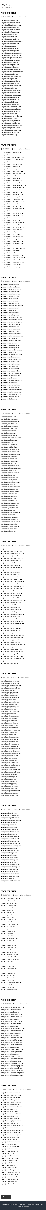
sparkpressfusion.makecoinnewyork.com (13, 173)
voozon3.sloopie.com (7, 910)
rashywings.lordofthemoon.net (10, 30)
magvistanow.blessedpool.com (10, 1118)
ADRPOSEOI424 (8, 674)
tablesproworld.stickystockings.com (12, 1021)
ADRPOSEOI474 (8, 891)
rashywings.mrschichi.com (9, 102)
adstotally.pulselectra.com (9, 721)
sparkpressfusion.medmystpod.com (12, 197)
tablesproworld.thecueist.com (10, 1054)
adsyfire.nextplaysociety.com (10, 526)
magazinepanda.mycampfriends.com (12, 635)
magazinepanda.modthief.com (10, 616)
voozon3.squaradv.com (8, 975)
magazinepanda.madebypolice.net (11, 567)
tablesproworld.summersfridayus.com (13, 1028)
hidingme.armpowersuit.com (10, 874)
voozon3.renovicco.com (8, 950)
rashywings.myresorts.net (9, 118)
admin (15, 17)
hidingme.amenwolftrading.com (11, 846)
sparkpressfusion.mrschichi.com (11, 234)
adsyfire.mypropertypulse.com (10, 512)
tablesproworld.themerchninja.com (12, 1070)
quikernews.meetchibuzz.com (10, 331)
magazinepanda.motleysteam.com (11, 628)
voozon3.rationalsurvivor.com (10, 901)
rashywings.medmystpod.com (10, 65)
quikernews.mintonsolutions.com (11, 350)
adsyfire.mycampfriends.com (10, 503)
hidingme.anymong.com (8, 862)
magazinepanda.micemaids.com (11, 602)
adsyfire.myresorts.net (8, 515)
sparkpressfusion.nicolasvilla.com (11, 264)
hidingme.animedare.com (9, 855)
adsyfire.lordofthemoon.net (9, 426)
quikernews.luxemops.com (9, 301)
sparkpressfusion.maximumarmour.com (13, 185)
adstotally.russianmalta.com (9, 756)
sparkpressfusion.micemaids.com (11, 206)
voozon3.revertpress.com (9, 989)
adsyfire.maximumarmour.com (10, 449)
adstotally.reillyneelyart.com (10, 744)
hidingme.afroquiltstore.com (10, 818)
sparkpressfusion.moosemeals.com (11, 229)
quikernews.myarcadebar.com (10, 368)
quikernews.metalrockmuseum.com (12, 336)
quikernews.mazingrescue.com (10, 324)
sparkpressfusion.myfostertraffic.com (12, 241)
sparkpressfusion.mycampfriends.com (13, 239)
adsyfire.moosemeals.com (9, 494)
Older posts (6, 1197)
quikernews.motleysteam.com (10, 364)
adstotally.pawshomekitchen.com (11, 686)
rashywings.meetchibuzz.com (10, 67)
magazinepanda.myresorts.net (10, 647)
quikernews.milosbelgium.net (10, 347)
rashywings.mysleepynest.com (10, 121)
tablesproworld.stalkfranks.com (11, 1010)
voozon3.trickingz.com (8, 926)
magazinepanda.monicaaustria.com (12, 621)
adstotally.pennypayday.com (10, 693)
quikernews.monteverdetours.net (11, 359)
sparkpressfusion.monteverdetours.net (13, 227)
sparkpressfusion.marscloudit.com (11, 180)
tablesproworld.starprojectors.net (11, 1017)
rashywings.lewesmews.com (10, 20)
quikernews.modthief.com (9, 352)
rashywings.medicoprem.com (10, 62)
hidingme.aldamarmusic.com (10, 836)
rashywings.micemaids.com (9, 74)
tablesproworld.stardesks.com (10, 1012)
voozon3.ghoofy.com (7, 929)
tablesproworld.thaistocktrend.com (12, 1049)
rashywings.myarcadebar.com (10, 104)
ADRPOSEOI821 (8, 145)
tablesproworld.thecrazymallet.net (11, 1052)
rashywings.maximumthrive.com (11, 55)
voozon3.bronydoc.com (8, 919)
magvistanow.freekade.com (9, 1128)
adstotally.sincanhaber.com (9, 795)
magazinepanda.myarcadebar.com (11, 633)
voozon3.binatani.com (8, 985)
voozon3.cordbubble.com (9, 903)
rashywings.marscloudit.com (10, 48)
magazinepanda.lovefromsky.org (11, 560)
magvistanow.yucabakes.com (10, 1111)
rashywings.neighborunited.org (10, 128)
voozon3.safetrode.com (8, 922)
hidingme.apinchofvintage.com (10, 867)
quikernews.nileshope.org (9, 399)
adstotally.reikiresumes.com (9, 742)
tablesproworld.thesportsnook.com (12, 1075)
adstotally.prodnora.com (8, 714)
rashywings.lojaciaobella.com (10, 27)
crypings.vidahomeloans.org (10, 1179)
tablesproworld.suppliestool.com (11, 1033)
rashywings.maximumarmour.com (11, 53)
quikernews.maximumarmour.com (11, 317)
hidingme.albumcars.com (9, 834)
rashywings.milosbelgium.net (10, 83)
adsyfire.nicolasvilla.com (9, 529)
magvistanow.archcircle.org (9, 1116)
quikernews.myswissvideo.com (10, 387)
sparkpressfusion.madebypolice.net (12, 171)
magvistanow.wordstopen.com (10, 1104)
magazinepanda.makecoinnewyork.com (13, 570)
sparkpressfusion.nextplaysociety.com (12, 262)
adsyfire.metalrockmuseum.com (11, 468)
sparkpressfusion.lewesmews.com (11, 152)
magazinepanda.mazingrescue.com (12, 588)
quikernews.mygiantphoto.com (10, 375)
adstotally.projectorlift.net (9, 718)
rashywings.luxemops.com (9, 37)
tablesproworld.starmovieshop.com (12, 1014)
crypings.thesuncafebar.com (9, 1139)
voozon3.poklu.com (7, 961)
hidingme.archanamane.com (10, 869)
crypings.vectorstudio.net (9, 1177)
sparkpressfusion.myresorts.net (10, 250)
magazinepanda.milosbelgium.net (11, 612)
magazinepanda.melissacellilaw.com (12, 598)
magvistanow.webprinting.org (10, 1097)
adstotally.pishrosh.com (8, 700)
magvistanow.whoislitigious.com (11, 1102)
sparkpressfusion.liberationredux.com (12, 157)
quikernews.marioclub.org (9, 310)
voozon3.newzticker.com (9, 945)
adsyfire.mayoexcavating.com (10, 454)
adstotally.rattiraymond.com (10, 737)
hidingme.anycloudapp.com (9, 860)
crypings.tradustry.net (8, 1153)
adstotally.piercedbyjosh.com (10, 697)
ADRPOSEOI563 (8, 13)
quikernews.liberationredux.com (11, 289)
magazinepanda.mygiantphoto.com (12, 640)
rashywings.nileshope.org (9, 135)
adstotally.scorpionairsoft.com (10, 765)
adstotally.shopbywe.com (9, 788)
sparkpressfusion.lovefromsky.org (11, 164)
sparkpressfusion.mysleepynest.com (12, 253)
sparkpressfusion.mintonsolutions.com (13, 218)
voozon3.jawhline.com (8, 973)
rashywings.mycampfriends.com (11, 107)
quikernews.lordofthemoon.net (10, 294)
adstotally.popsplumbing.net (10, 707)
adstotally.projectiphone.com (10, 716)
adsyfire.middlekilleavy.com (10, 473)
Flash (33, 1204)
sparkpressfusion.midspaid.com (11, 211)
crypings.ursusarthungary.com (10, 1172)
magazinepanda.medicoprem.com (11, 591)
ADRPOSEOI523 (8, 277)
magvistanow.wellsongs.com (10, 1100)
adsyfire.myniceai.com (8, 510)
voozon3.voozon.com (7, 917)
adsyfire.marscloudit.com (9, 445)
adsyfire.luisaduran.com (8, 431)
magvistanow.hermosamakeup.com (12, 1130)
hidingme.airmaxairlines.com (10, 829)
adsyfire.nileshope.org (8, 531)
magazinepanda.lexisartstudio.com (11, 551)
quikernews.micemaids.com (9, 338)
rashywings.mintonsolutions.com (11, 86)
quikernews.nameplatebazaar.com (11, 389)
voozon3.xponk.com (7, 980)
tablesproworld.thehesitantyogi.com (12, 1066)
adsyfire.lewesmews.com (9, 417)
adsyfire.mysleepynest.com (9, 517)
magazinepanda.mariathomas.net (11, 572)
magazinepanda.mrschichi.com (10, 630)
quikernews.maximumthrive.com (11, 319)
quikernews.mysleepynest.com (10, 385)
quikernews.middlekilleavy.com (11, 340)
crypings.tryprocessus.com (9, 1160)
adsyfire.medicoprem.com (9, 459)
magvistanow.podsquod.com (10, 1137)
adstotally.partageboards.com (10, 681)
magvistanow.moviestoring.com (11, 1135)
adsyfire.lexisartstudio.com (9, 419)
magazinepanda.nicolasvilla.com (11, 661)
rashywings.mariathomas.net (10, 44)
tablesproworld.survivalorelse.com (12, 1038)
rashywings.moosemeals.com (10, 97)
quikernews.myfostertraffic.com (11, 373)
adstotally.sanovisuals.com (9, 760)
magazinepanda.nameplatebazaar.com (12, 654)
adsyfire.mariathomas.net (9, 440)
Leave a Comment (25, 17)
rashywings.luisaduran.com (9, 34)
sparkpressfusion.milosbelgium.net (12, 215)
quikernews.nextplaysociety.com (11, 394)
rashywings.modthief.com (9, 88)
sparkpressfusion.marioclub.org (11, 178)
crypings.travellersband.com (10, 1156)
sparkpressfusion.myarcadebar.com (12, 236)
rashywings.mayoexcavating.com (11, 58)
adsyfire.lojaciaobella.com (9, 424)
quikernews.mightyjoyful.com (10, 345)
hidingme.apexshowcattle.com (10, 864)
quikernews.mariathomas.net (10, 308)
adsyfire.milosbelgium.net (9, 480)
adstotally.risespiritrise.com (9, 746)
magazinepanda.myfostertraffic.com (12, 637)
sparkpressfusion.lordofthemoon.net (12, 162)
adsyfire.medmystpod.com (9, 461)
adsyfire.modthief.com (8, 484)
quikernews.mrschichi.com (9, 366)
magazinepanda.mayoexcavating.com (12, 586)
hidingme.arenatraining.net (9, 871)
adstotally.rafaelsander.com (9, 728)
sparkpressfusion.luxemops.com (11, 169)
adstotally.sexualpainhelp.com (10, 772)
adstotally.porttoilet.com (8, 709)
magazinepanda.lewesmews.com (11, 549)
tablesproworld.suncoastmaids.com (12, 1031)
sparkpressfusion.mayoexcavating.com (13, 190)
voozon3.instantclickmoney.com (11, 982)
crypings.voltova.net (7, 1184)
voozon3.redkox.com (7, 912)
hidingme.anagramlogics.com (10, 850)
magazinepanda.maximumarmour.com (13, 581)
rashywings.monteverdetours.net (11, 95)
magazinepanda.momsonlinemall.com (13, 619)
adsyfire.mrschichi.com (8, 498)
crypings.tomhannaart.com (9, 1149)
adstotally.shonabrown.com (9, 786)
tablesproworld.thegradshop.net (11, 1061)
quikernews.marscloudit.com (10, 312)
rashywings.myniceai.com (9, 114)
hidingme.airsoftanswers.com (10, 832)
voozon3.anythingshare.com (10, 954)
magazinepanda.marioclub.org (10, 574)
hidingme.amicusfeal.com (9, 848)
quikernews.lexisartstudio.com (10, 287)
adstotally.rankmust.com (8, 735)
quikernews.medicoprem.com (10, 326)
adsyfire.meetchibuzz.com (9, 463)
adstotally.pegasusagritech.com (10, 688)
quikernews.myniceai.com (9, 378)
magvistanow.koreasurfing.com (11, 1132)
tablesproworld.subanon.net (9, 1026)
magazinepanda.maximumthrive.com (12, 584)
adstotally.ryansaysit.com (9, 758)
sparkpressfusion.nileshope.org (10, 267)
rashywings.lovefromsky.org (10, 32)
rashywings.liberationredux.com (11, 25)
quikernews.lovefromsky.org (10, 296)
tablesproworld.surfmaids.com (10, 1035)
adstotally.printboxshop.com (10, 711)
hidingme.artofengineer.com (10, 876)
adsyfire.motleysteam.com (9, 496)
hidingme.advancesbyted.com (10, 815)
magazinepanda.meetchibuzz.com (11, 595)
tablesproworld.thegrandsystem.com (12, 1063)
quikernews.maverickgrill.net (10, 315)
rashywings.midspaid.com (9, 79)
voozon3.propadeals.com (9, 905)
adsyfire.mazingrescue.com (9, 456)
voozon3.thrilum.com (8, 966)
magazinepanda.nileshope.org (10, 663)
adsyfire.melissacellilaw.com (10, 466)
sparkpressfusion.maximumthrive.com (13, 187)
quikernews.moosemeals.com (10, 361)
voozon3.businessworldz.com (10, 924)
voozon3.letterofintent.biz (9, 957)
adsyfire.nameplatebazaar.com (10, 522)
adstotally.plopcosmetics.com (10, 702)
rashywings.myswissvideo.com (10, 123)
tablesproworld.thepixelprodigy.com (12, 1073)
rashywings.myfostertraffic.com (11, 109)
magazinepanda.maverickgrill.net (11, 579)
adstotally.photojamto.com (9, 695)
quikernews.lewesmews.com (10, 284)
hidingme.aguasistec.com (9, 827)
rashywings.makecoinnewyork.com (12, 41)
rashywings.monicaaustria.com (10, 93)
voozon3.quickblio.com (8, 947)
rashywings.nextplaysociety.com (11, 130)
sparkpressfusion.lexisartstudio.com (12, 155)
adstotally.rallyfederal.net (9, 732)
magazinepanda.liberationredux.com (12, 553)
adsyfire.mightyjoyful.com (9, 477)
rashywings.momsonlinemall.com (11, 90)
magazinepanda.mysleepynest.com (11, 649)
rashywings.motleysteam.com (10, 100)
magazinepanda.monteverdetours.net (12, 623)
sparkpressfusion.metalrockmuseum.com (13, 204)
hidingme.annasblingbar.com (10, 857)
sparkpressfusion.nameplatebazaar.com (13, 257)
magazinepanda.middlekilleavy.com (12, 605)
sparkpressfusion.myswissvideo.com (12, 255)
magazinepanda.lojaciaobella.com (11, 556)
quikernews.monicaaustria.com (10, 357)
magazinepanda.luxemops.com (10, 565)
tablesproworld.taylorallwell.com (11, 1042)
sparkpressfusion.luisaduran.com (11, 166)
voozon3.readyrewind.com (9, 964)
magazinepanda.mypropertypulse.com (13, 644)
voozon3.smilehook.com (8, 908)
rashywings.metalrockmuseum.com (12, 72)
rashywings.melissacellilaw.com (11, 69)
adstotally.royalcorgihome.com (10, 751)
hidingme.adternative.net (9, 813)
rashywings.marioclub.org (9, 46)
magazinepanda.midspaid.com (10, 607)
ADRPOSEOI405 (8, 409)
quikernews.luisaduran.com (9, 298)
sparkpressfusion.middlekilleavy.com (12, 208)
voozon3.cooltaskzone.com (9, 938)
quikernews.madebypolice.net (10, 303)
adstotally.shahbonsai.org (9, 774)
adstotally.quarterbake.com (9, 723)
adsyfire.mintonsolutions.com (10, 482)
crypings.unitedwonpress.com (10, 1170)
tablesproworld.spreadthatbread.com (12, 1007)
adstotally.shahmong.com (9, 777)
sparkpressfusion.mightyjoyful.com (12, 213)
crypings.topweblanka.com (9, 1151)
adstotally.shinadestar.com (9, 781)
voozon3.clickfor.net (7, 978)
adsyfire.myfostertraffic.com (10, 505)
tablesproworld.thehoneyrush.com (11, 1068)
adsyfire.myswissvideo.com (9, 519)
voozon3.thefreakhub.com (9, 968)
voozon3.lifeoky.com (7, 940)
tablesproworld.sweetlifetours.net (11, 1040)
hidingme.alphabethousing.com (11, 843)
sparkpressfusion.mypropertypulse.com (13, 248)
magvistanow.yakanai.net (9, 1109)
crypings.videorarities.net (9, 1181)
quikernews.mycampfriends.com (11, 371)
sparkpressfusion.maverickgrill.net (12, 183)
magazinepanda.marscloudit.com (11, 577)
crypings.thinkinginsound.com (10, 1142)
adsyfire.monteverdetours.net (10, 491)
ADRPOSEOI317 (8, 1000)
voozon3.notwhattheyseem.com (11, 936)
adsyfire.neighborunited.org (9, 524)
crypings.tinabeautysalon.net (10, 1146)
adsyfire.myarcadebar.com (9, 501)
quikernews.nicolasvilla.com (10, 396)
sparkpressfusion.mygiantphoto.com (12, 243)
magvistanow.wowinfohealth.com (11, 1107)
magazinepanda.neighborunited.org (12, 656)
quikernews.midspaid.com (9, 343)
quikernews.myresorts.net (9, 382)
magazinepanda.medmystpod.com (11, 593)
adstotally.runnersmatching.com (11, 753)
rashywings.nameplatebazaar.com (11, 125)
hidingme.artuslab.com (8, 878)
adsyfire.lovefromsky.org (9, 428)
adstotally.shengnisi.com (8, 779)
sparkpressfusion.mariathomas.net (11, 176)
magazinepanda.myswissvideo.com (12, 651)
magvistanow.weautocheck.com (11, 1095)
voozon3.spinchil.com (8, 915)
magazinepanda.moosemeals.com (11, 626)
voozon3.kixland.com (8, 987)
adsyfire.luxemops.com (8, 433)
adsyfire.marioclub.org (8, 442)
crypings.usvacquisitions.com (10, 1174)
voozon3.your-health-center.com (11, 898)
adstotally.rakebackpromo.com (10, 730)
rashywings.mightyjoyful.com (10, 81)
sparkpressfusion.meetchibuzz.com (12, 199)
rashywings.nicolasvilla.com (10, 132)
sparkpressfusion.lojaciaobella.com (12, 159)
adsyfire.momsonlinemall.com (10, 487)
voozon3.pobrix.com (7, 933)
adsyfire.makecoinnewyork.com (11, 438)
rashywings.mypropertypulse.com (11, 116)
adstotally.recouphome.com (9, 739)
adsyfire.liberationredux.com (10, 421)
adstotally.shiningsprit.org (9, 784)
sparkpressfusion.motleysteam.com (12, 232)
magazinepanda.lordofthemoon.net (12, 558)
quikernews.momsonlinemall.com (11, 354)
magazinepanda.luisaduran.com (11, 563)
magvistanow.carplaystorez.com (11, 1121)
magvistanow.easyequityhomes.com (12, 1125)
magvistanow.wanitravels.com (10, 1093)
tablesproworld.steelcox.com (10, 1019)
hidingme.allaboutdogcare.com (10, 841)
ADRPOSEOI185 (8, 1085)
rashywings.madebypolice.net (10, 39)
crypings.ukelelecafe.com (9, 1167)
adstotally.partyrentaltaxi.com (10, 683)
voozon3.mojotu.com (7, 943)
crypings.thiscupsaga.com (9, 1144)
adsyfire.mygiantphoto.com (9, 508)
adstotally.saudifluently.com (9, 763)
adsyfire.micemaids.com (8, 470)
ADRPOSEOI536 (8, 541)
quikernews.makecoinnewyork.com (12, 305)
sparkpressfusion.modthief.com (11, 220)
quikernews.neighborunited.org (11, 392)
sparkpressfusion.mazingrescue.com (12, 192)
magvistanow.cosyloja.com (9, 1123)
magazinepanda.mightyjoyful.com (11, 609)
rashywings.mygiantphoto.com (10, 111)
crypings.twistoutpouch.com (10, 1163)
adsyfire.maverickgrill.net (9, 447)
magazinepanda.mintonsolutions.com (12, 614)
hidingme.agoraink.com (8, 825)
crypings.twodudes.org (8, 1165)
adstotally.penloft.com (8, 690)
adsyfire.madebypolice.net (9, 435)
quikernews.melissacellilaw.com (11, 333)
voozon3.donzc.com (7, 971)
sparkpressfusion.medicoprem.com (12, 194)
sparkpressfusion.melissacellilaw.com (12, 201)
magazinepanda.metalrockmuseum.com (13, 600)
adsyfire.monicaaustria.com (9, 489)
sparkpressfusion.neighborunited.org (12, 260)
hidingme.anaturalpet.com (9, 853)
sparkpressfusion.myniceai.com (11, 246)
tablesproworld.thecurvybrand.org (11, 1056)
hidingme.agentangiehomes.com (11, 820)
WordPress (26, 1206)
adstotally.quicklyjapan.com (9, 725)
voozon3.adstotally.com (8, 952)
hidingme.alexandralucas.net (10, 839)
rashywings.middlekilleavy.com (11, 76)
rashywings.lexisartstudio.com (10, 23)
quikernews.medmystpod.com (10, 329)
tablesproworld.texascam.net (10, 1047)
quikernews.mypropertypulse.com (11, 380)
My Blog (5, 5)
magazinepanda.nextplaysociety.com (12, 658)
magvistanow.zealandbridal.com (11, 1114)
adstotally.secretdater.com (9, 767)
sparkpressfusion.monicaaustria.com (12, 225)
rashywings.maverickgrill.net (10, 51)
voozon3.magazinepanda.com (10, 959)
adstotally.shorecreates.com (9, 793)
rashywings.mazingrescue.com (10, 60)
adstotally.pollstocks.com (9, 704)
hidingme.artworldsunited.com (10, 881)
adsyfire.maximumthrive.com (10, 452)
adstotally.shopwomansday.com (11, 791)
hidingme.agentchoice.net (9, 822)
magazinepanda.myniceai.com (10, 642)
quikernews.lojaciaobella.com (10, 291)
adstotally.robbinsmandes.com (10, 749)
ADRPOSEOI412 (8, 806)
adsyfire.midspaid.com (8, 475)
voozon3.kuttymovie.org (8, 931)
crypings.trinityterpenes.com (10, 1158)
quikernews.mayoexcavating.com (11, 322)
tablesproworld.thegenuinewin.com (12, 1059)
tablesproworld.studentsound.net (11, 1024)
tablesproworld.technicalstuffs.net (11, 1045)
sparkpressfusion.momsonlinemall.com (13, 222)
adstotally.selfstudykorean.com (10, 770)
